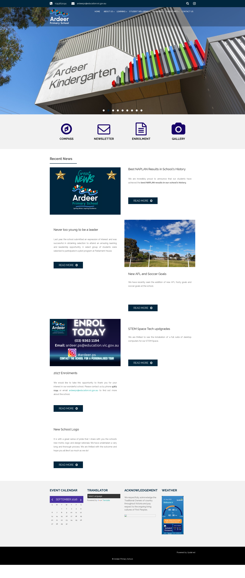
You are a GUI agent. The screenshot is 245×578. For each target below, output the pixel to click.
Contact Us (187, 11)
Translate (106, 500)
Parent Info (172, 11)
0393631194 (60, 3)
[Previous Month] (52, 499)
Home (97, 11)
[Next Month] (81, 499)
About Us (108, 11)
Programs (157, 11)
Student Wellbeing (139, 11)
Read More (141, 200)
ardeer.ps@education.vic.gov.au (91, 3)
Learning (121, 11)
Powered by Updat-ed (186, 552)
